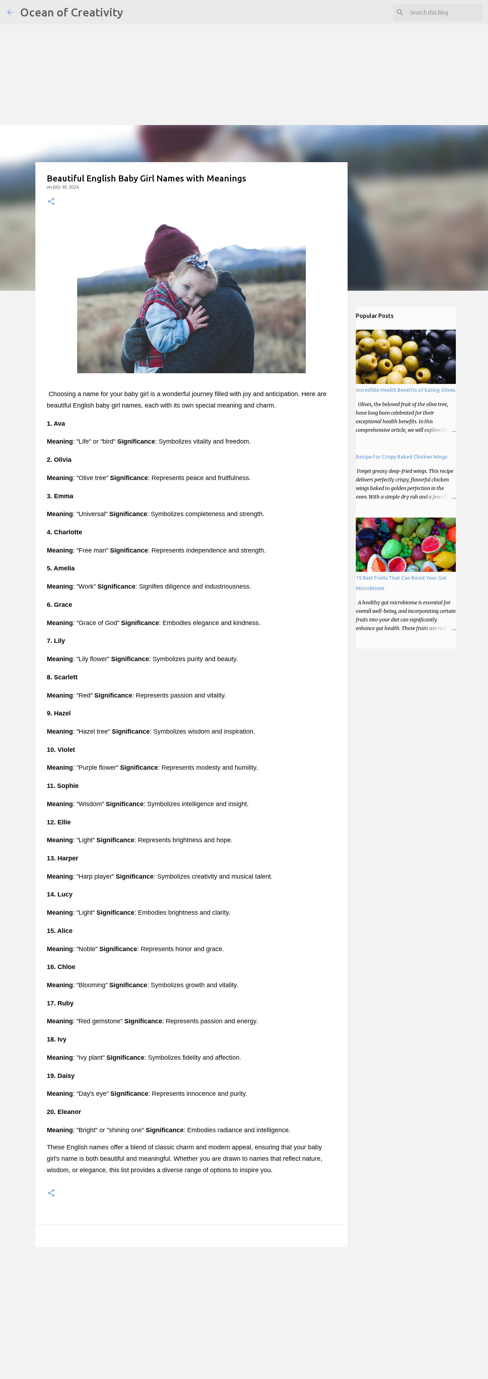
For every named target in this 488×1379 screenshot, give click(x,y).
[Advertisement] (214, 50)
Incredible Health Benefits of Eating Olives (405, 390)
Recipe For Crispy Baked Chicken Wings (401, 457)
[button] (51, 202)
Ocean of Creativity (71, 12)
